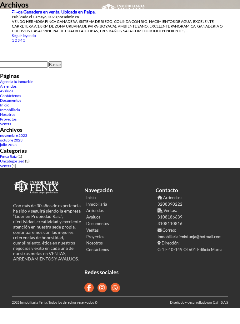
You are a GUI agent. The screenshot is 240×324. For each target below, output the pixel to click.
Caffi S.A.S (220, 302)
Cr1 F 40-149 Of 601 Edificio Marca (190, 249)
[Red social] (89, 287)
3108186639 (170, 216)
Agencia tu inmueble (16, 81)
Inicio (4, 105)
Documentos (10, 100)
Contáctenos (10, 95)
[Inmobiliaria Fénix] (123, 11)
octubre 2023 (11, 140)
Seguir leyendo (24, 35)
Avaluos (6, 91)
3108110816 (170, 223)
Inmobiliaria (10, 109)
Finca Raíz (8, 156)
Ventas (5, 123)
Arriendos (8, 86)
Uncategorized (12, 161)
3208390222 (170, 204)
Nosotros (7, 114)
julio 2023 (8, 144)
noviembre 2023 (13, 135)
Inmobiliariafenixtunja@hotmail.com (190, 236)
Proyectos (8, 119)
